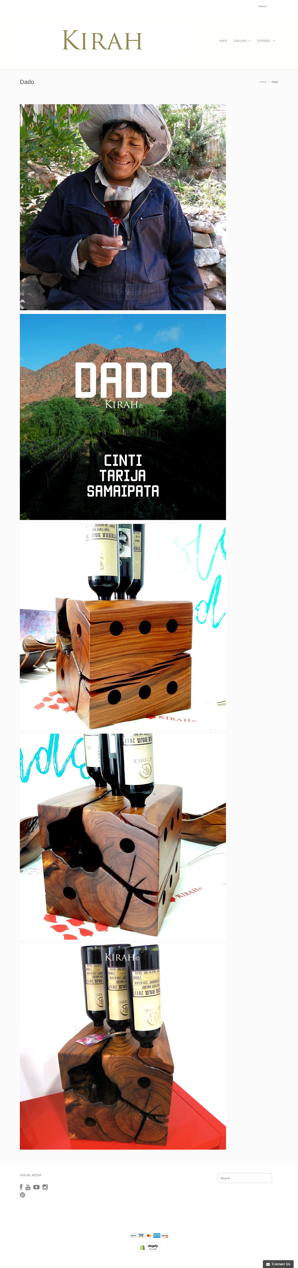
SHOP (223, 41)
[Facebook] (21, 1187)
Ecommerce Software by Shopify (170, 1260)
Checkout (243, 6)
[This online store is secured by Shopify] (149, 1247)
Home (263, 82)
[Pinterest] (22, 1195)
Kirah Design (125, 1260)
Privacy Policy (149, 1223)
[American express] (156, 1236)
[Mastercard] (149, 1236)
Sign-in (228, 6)
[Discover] (164, 1236)
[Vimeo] (36, 1187)
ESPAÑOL (264, 41)
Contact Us (280, 1264)
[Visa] (141, 1236)
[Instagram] (45, 1187)
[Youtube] (28, 1187)
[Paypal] (133, 1236)
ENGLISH (240, 41)
